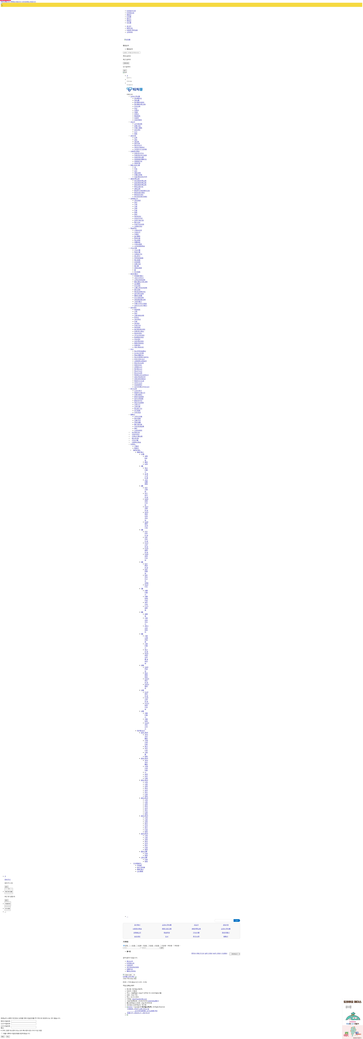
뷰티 (135, 428)
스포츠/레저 (138, 430)
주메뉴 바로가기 (16, 1)
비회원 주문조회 (132, 30)
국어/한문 (137, 200)
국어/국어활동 (146, 736)
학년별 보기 (141, 730)
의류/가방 (137, 264)
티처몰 (129, 17)
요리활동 (137, 284)
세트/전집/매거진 (140, 377)
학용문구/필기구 (139, 393)
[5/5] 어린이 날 (146, 533)
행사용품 (137, 260)
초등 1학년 (144, 732)
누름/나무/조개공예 (140, 288)
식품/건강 (137, 420)
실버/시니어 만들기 (140, 305)
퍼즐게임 (137, 345)
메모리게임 (138, 333)
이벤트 (133, 444)
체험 (135, 134)
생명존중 (137, 163)
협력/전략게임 (139, 343)
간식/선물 (133, 248)
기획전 (136, 446)
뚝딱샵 (129, 21)
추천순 (193, 953)
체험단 (136, 448)
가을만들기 (146, 646)
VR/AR (136, 141)
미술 (135, 210)
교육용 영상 (138, 226)
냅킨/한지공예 (139, 293)
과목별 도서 (138, 367)
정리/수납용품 (139, 402)
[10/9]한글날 (146, 669)
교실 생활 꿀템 (146, 482)
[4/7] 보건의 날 (146, 495)
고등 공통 (144, 857)
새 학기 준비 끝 (146, 476)
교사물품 (140, 871)
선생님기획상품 (137, 436)
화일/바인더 (138, 400)
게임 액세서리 (139, 347)
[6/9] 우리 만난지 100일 (146, 579)
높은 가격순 (217, 953)
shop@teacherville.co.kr (139, 999)
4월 (142, 486)
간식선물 (137, 250)
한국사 (136, 317)
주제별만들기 (138, 276)
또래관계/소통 (139, 157)
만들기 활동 (138, 128)
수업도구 (137, 232)
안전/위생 (137, 412)
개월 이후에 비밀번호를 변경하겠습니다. (16, 1033)
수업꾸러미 (135, 434)
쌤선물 (136, 266)
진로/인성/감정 (139, 224)
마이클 (129, 22)
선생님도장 (138, 230)
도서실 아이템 (139, 353)
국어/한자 (137, 319)
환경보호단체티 (139, 192)
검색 (162, 948)
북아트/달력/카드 (140, 291)
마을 (146, 778)
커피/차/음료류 (139, 426)
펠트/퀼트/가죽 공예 (140, 282)
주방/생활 (137, 422)
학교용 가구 (138, 408)
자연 (146, 776)
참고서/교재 (138, 373)
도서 (135, 132)
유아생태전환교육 (140, 181)
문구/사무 (133, 389)
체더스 (129, 19)
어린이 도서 (138, 383)
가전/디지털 (138, 416)
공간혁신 (137, 925)
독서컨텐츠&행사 (140, 351)
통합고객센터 (131, 971)
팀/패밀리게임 (139, 337)
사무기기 (137, 404)
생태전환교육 (135, 179)
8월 (142, 612)
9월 (142, 634)
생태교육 (137, 188)
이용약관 (130, 965)
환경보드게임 (138, 194)
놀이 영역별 (141, 867)
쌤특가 (132, 414)
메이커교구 (138, 145)
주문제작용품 (138, 258)
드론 (135, 137)
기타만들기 (138, 301)
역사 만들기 (146, 470)
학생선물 (137, 252)
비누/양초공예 (139, 297)
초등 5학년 (144, 816)
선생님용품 (138, 244)
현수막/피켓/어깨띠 (140, 196)
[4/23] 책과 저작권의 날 (146, 516)
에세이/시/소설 (139, 381)
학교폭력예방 (146, 675)
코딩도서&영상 (139, 147)
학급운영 (133, 228)
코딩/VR (133, 136)
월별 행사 (140, 452)
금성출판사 (138, 98)
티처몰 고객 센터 (129, 976)
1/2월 (142, 454)
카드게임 (137, 339)
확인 (3, 1036)
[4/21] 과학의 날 (146, 508)
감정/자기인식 (139, 153)
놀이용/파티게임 (139, 329)
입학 (146, 464)
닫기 (125, 70)
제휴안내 (130, 969)
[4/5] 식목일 (146, 489)
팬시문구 (137, 256)
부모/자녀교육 (139, 363)
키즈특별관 (137, 863)
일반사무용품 (138, 398)
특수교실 (137, 222)
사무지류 (137, 406)
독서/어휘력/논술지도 (141, 357)
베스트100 (135, 438)
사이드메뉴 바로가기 (29, 1)
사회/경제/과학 (139, 315)
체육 (135, 212)
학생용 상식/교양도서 (141, 375)
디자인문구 (138, 391)
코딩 (135, 139)
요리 (135, 171)
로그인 (129, 26)
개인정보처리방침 (133, 967)
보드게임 (137, 130)
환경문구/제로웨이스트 (142, 190)
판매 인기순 (200, 953)
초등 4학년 (144, 798)
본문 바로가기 (5, 1)
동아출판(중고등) (140, 104)
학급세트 (137, 309)
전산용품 (137, 410)
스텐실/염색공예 (139, 280)
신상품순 (224, 953)
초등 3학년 (144, 780)
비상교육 (137, 106)
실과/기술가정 (139, 220)
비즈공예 (137, 286)
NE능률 (136, 100)
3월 (142, 466)
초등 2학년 (144, 758)
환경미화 (137, 238)
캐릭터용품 (138, 268)
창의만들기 (134, 274)
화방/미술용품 (139, 396)
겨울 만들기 (146, 715)
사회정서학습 (135, 151)
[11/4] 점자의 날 (146, 694)
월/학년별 (137, 450)
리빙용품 (137, 262)
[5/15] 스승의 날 (146, 544)
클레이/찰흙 (138, 295)
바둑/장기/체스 (139, 331)
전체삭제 (126, 63)
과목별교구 (134, 198)
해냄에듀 (137, 116)
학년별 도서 (138, 369)
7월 (142, 588)
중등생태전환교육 (140, 184)
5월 (142, 529)
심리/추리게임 (139, 341)
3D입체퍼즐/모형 (140, 299)
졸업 (146, 462)
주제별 (139, 865)
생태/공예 (137, 173)
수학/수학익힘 (146, 742)
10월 (142, 665)
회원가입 (130, 28)
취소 (8, 1036)
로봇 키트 (137, 126)
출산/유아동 (138, 424)
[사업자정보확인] (153, 1001)
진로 (135, 169)
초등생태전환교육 (140, 182)
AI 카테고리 (136, 432)
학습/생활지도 (139, 355)
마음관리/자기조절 (140, 155)
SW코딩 (137, 323)
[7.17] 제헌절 (146, 608)
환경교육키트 (138, 186)
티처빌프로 (130, 13)
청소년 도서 (138, 371)
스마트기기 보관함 (140, 149)
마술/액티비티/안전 (140, 177)
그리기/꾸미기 (139, 278)
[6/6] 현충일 (146, 571)
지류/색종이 (138, 394)
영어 (135, 202)
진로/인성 (137, 325)
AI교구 (132, 122)
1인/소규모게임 (139, 335)
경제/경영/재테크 (140, 379)
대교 (135, 108)
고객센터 (130, 32)
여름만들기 (146, 592)
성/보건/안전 (138, 218)
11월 (142, 690)
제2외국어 (137, 216)
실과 (146, 790)
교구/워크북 (138, 124)
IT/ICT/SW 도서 (139, 359)
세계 (146, 774)
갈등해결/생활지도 (140, 159)
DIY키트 (137, 143)
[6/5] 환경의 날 (146, 565)
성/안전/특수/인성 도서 (141, 387)
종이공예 (137, 289)
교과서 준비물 (135, 96)
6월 (142, 562)
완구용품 (137, 272)
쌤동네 (129, 15)
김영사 (136, 114)
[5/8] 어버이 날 (146, 539)
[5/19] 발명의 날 (146, 550)
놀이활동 (137, 236)
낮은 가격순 (209, 953)
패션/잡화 (137, 418)
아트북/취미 (138, 385)
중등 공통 (144, 851)
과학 (135, 208)
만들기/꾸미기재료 (140, 303)
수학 (135, 204)
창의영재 (137, 327)
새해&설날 (146, 458)
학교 (146, 746)
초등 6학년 (144, 833)
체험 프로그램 (135, 165)
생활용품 (137, 242)
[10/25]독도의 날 (147, 680)
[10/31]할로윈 (147, 686)
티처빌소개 (130, 963)
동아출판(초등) (139, 102)
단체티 (136, 234)
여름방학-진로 (146, 598)
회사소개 (130, 961)
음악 (135, 214)
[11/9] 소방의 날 (146, 699)
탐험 (146, 756)
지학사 (136, 110)
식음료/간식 (138, 254)
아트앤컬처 (138, 120)
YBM (136, 112)
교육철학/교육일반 (140, 361)
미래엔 (136, 118)
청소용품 (137, 240)
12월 (142, 711)
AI (135, 167)
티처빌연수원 (131, 11)
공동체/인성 (138, 161)
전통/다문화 (138, 175)
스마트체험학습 (139, 246)
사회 (135, 206)
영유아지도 (138, 365)
